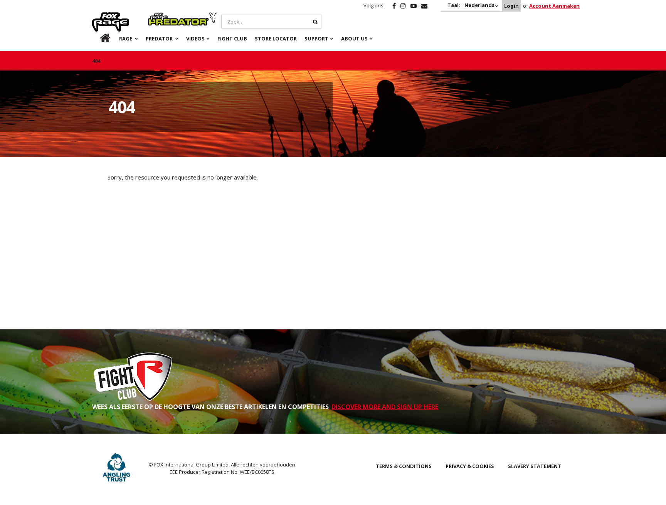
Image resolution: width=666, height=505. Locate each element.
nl (99, 38)
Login (511, 5)
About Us (354, 38)
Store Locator (276, 38)
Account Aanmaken (554, 5)
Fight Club (232, 38)
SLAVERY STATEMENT (534, 466)
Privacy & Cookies (470, 466)
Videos (195, 38)
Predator (161, 16)
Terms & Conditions (404, 466)
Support (316, 38)
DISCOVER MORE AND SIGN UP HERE (384, 407)
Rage (99, 16)
